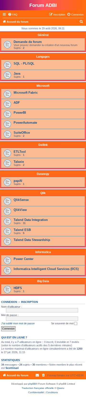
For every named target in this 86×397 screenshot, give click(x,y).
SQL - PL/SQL (24, 63)
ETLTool (20, 151)
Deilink (43, 145)
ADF (17, 102)
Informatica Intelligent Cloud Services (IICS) (46, 269)
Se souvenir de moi (62, 323)
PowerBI (20, 112)
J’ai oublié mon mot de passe (18, 323)
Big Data (43, 281)
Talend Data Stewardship (32, 240)
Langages (43, 56)
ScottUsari (12, 367)
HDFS (18, 288)
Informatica (43, 252)
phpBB (32, 383)
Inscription (29, 301)
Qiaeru (60, 388)
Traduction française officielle (38, 388)
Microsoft (43, 85)
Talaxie (19, 161)
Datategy (43, 174)
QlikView (20, 210)
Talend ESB (22, 230)
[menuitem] (12, 14)
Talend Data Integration (31, 220)
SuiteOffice (22, 132)
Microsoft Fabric (26, 92)
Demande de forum (28, 42)
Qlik (43, 193)
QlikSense (21, 200)
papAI (18, 181)
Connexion (9, 301)
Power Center (23, 259)
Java (17, 73)
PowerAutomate (25, 122)
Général (43, 35)
